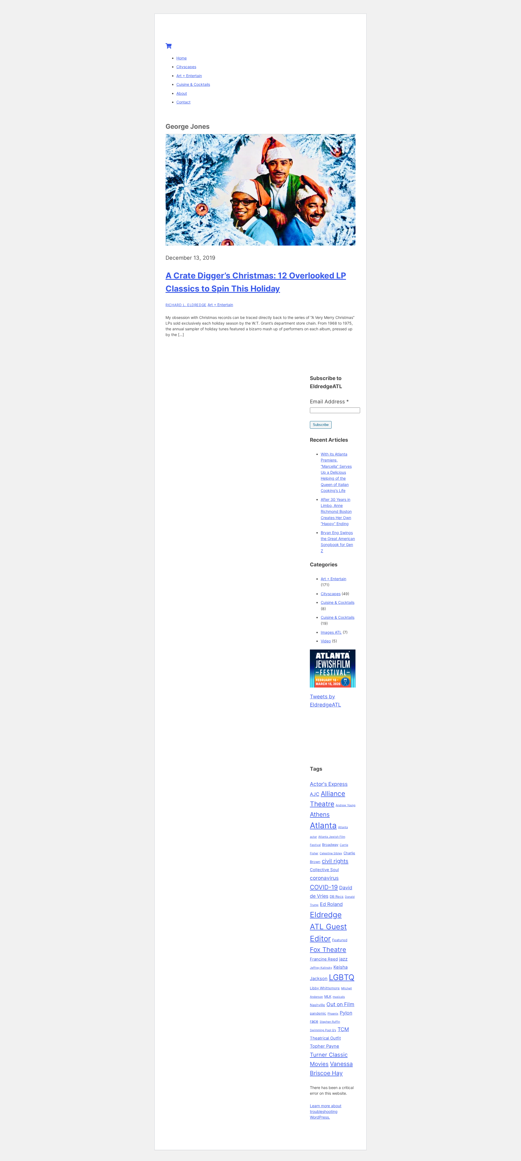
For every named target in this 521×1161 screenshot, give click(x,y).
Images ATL (331, 632)
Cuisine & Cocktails (193, 84)
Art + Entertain (189, 75)
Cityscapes (186, 66)
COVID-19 (324, 887)
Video (326, 641)
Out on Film (340, 1004)
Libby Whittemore (325, 988)
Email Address (329, 401)
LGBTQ (341, 977)
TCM (343, 1029)
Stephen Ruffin (330, 1022)
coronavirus (324, 878)
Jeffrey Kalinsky (321, 967)
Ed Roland (331, 904)
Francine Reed (324, 959)
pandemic (318, 1013)
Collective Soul (324, 869)
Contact (183, 102)
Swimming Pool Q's (323, 1030)
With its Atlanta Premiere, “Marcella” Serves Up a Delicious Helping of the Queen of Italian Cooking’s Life (336, 472)
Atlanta (323, 825)
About (181, 93)
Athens (320, 814)
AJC (314, 794)
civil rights (335, 861)
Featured (339, 940)
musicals (339, 997)
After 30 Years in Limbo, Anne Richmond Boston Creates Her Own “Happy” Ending (336, 511)
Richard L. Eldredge (186, 305)
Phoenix (333, 1013)
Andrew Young (345, 805)
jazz (343, 959)
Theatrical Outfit (325, 1038)
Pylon (346, 1013)
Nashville (317, 1005)
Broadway (330, 844)
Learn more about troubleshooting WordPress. (325, 1111)
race (314, 1021)
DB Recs (337, 896)
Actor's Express (329, 784)
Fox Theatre (328, 949)
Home (181, 58)
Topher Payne (324, 1046)
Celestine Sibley (331, 853)
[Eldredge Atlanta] (199, 30)
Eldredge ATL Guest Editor (328, 926)
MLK (327, 996)
